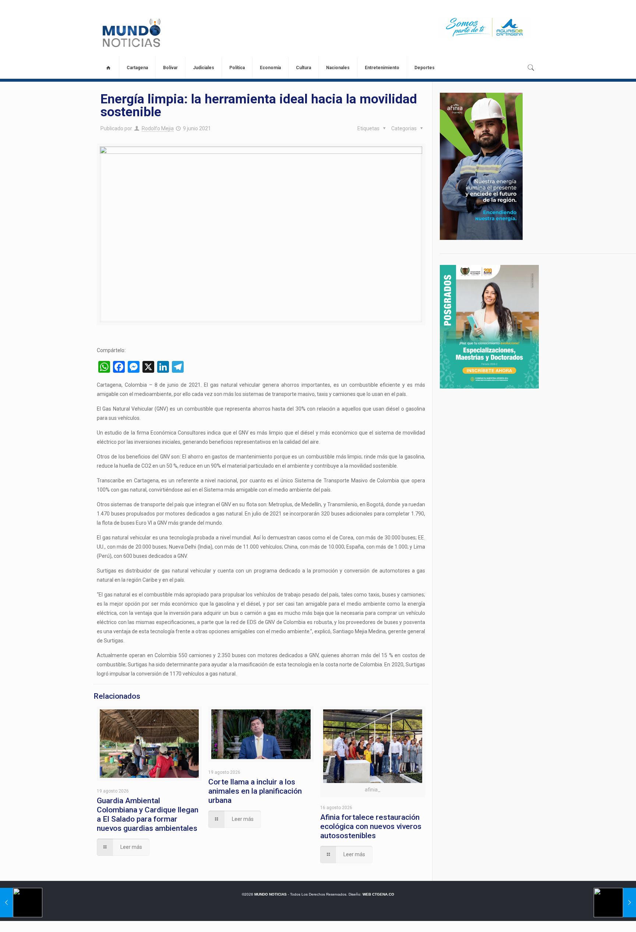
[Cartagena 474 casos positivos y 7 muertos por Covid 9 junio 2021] (615, 902)
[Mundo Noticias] (131, 33)
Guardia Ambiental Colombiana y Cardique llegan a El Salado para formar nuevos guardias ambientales (147, 814)
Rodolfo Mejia (158, 128)
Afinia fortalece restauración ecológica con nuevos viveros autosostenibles (370, 826)
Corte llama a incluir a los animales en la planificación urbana (255, 791)
